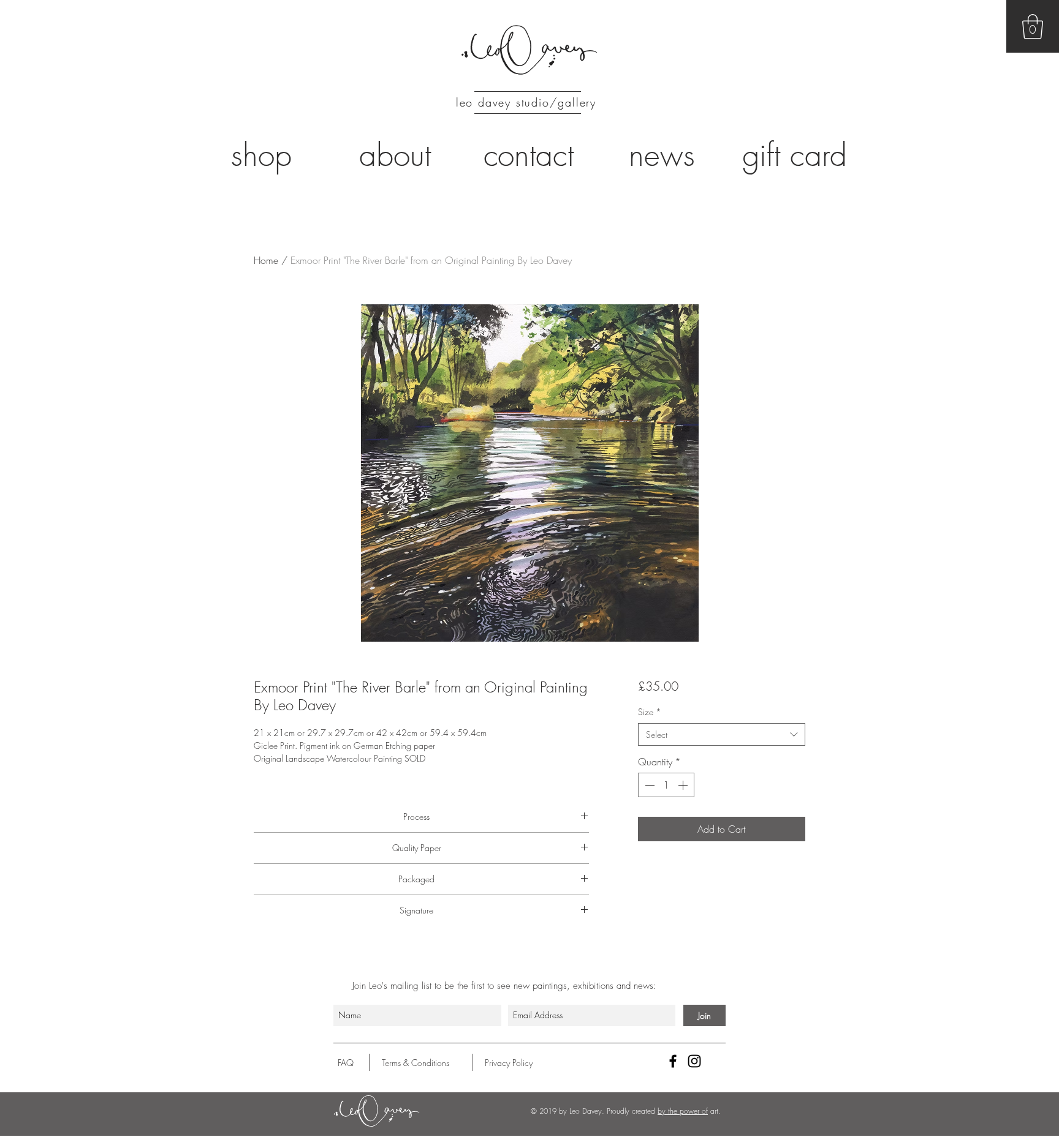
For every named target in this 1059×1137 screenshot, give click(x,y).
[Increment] (684, 785)
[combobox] (721, 734)
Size (649, 712)
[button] (1032, 26)
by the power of (683, 1111)
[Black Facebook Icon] (672, 1061)
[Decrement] (648, 785)
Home (266, 260)
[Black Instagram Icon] (694, 1061)
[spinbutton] (666, 785)
